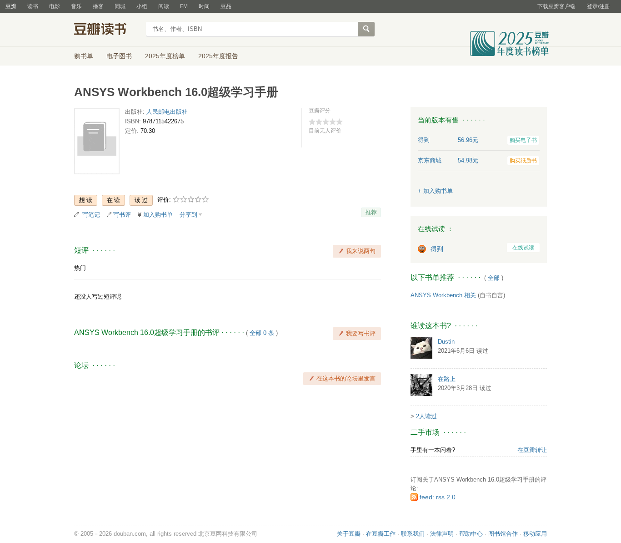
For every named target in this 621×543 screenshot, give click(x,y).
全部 (494, 277)
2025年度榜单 (165, 56)
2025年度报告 (218, 56)
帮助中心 (471, 533)
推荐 (371, 212)
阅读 (163, 6)
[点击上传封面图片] (97, 143)
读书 (32, 6)
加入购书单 (158, 214)
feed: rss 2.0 (438, 497)
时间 (204, 6)
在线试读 (523, 247)
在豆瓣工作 (381, 533)
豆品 (225, 6)
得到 (437, 249)
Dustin (446, 341)
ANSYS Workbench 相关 (443, 295)
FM (184, 6)
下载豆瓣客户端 (556, 6)
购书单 (83, 56)
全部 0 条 (262, 333)
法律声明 (442, 533)
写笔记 (91, 214)
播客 (98, 6)
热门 (80, 267)
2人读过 (426, 416)
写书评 (122, 214)
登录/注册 (598, 6)
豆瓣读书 (107, 30)
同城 (120, 6)
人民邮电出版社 (167, 111)
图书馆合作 (503, 533)
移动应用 (535, 533)
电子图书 (119, 56)
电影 (54, 6)
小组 (141, 6)
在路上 (447, 379)
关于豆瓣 (349, 533)
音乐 (76, 6)
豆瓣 (10, 6)
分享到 (188, 214)
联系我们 (413, 533)
